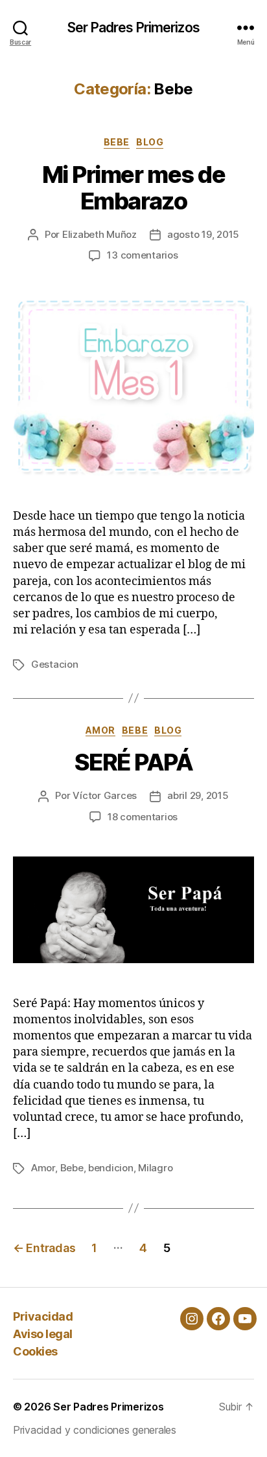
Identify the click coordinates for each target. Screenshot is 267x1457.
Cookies (35, 1351)
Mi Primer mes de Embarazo (133, 187)
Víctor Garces (105, 795)
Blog (149, 141)
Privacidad (43, 1316)
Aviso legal (43, 1334)
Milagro (155, 1168)
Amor (100, 730)
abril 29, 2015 (197, 795)
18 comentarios (143, 817)
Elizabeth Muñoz (99, 234)
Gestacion (54, 664)
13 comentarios (142, 255)
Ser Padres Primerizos (133, 27)
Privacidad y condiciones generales (94, 1429)
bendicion (111, 1168)
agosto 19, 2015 (203, 234)
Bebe (117, 141)
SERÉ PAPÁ (134, 762)
